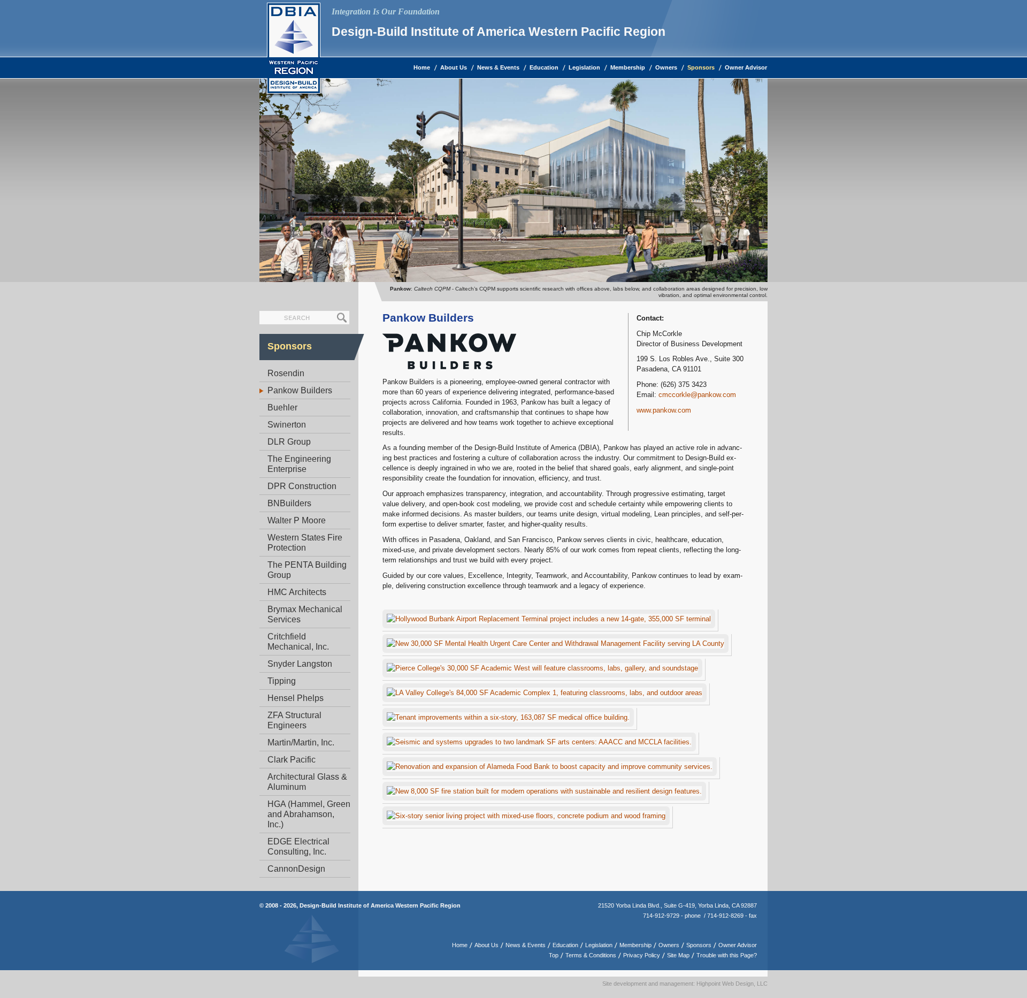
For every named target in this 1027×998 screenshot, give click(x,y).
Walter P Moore (296, 520)
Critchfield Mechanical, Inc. (298, 641)
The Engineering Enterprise (299, 464)
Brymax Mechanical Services (304, 614)
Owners (666, 67)
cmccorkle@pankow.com (697, 395)
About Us (453, 67)
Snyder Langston (299, 663)
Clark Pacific (291, 759)
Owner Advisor (746, 67)
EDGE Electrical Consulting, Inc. (298, 846)
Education (544, 67)
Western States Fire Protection (304, 542)
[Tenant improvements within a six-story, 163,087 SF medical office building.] (509, 719)
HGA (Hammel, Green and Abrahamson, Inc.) (308, 814)
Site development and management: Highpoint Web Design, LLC (685, 983)
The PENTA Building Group (307, 570)
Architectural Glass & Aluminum (307, 781)
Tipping (281, 680)
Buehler (282, 407)
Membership (627, 67)
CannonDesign (296, 868)
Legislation (584, 67)
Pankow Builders (299, 390)
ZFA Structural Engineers (294, 720)
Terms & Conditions (590, 955)
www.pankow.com (664, 410)
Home (421, 67)
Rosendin (285, 373)
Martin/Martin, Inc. (300, 742)
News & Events (498, 67)
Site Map (678, 955)
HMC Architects (296, 592)
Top (553, 955)
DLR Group (289, 441)
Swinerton (286, 424)
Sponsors (701, 67)
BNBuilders (289, 503)
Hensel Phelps (295, 698)
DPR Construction (301, 486)
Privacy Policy (641, 955)
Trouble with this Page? (726, 955)
